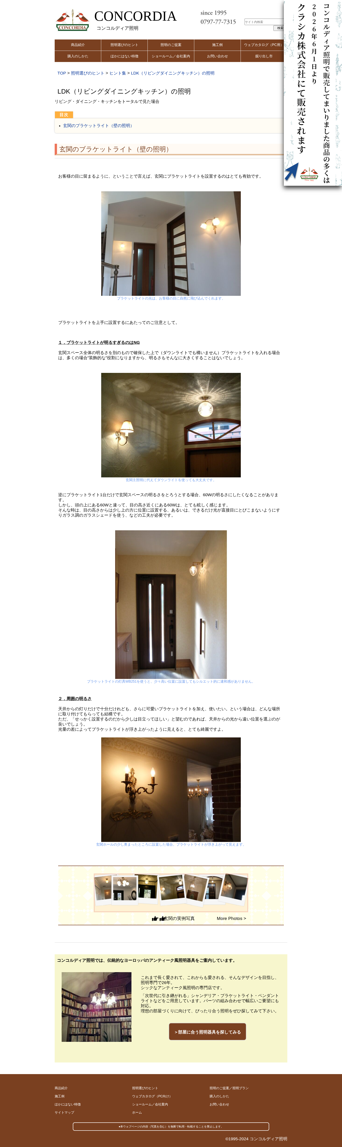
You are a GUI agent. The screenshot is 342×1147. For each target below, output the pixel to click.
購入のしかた (77, 56)
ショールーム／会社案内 (171, 56)
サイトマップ (64, 1112)
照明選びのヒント (124, 45)
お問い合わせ (217, 56)
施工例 (217, 45)
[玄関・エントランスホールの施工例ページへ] (171, 892)
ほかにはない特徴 (124, 56)
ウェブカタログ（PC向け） (152, 1096)
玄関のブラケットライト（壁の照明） (98, 125)
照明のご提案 (171, 45)
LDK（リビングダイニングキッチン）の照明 (173, 73)
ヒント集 (117, 73)
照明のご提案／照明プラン (229, 1088)
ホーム (137, 1112)
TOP (61, 73)
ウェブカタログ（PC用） (264, 45)
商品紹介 (78, 45)
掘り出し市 (264, 56)
